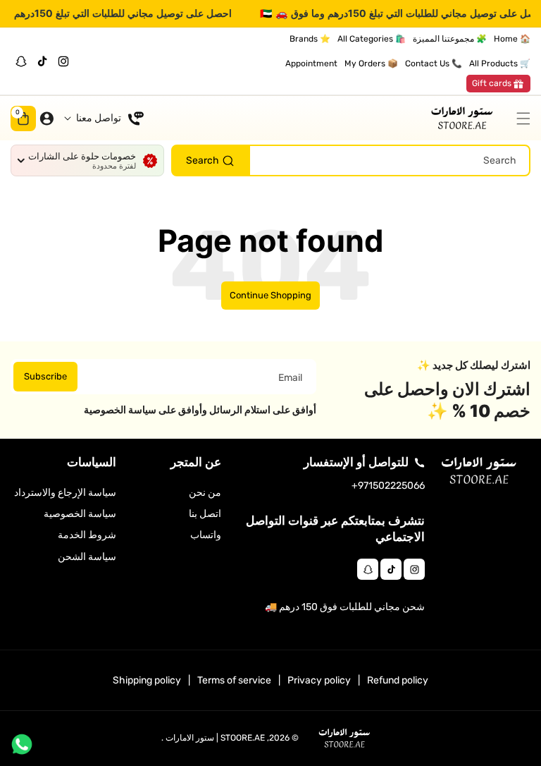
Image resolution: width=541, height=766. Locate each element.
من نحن (205, 493)
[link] (498, 84)
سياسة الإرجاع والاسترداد (65, 493)
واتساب (205, 535)
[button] (519, 118)
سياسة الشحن (87, 557)
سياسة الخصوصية (80, 514)
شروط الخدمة (87, 535)
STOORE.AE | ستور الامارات (215, 738)
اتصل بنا (205, 514)
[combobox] (350, 160)
